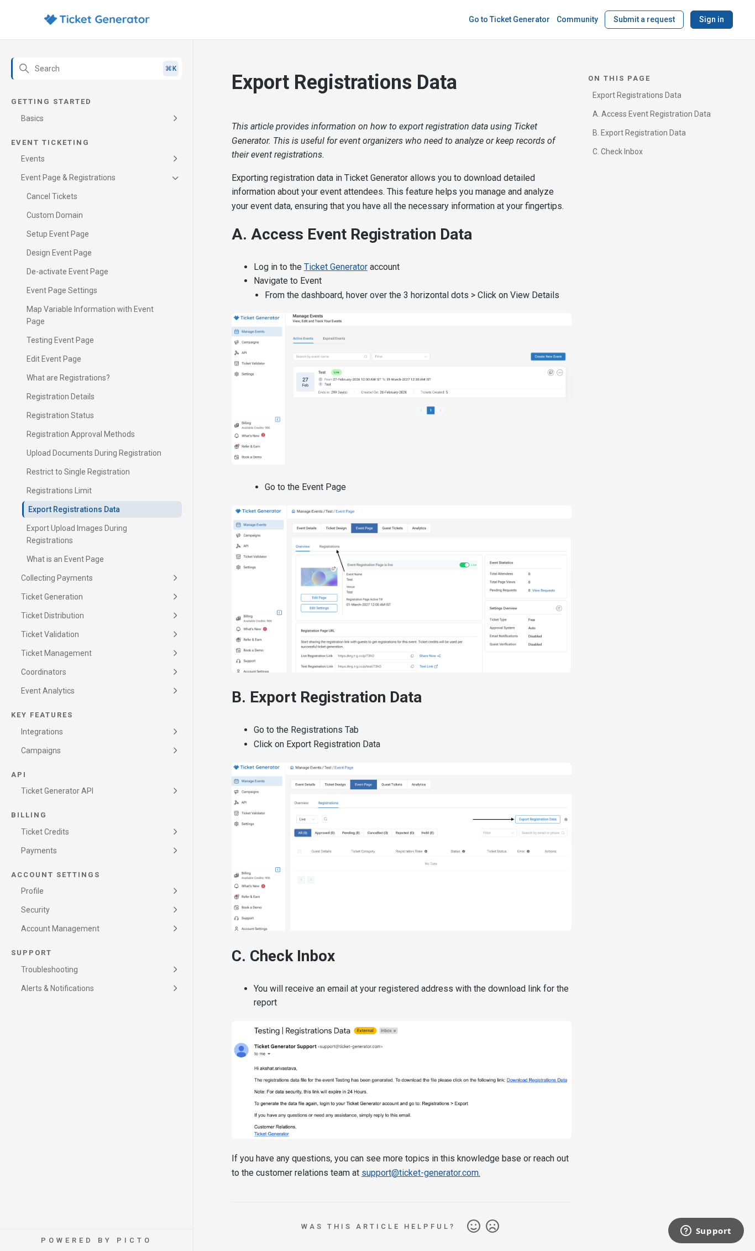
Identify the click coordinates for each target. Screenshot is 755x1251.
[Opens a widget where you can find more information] (706, 1231)
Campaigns (41, 750)
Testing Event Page (60, 340)
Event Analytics (48, 690)
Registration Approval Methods (81, 434)
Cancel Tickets (52, 196)
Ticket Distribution (52, 615)
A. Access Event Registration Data (652, 114)
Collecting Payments (57, 578)
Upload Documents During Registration (94, 453)
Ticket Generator (336, 267)
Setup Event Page (58, 234)
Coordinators (43, 672)
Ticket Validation (50, 634)
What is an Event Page (65, 559)
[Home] (97, 20)
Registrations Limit (59, 490)
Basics (32, 118)
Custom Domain (55, 215)
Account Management (60, 928)
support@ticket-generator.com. (420, 1172)
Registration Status (60, 415)
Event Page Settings (62, 290)
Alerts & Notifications (57, 988)
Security (35, 909)
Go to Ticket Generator (509, 19)
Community (577, 19)
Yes (473, 1226)
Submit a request (644, 19)
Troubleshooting (49, 969)
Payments (39, 850)
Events (33, 158)
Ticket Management (56, 653)
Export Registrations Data (74, 509)
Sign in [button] (711, 19)
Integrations (42, 731)
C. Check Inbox (618, 151)
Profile (32, 891)
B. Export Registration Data (639, 132)
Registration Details (61, 396)
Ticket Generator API (57, 790)
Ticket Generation (52, 596)
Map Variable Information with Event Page (90, 315)
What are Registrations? (68, 377)
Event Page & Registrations (68, 177)
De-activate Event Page (67, 271)
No (492, 1226)
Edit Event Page (54, 359)
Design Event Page (59, 252)
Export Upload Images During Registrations (77, 534)
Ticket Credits (45, 831)
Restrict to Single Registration (78, 471)
